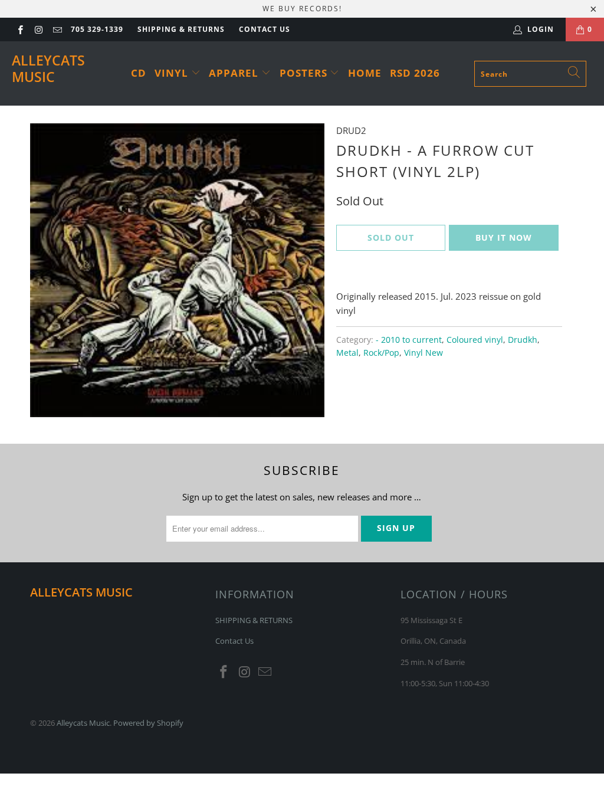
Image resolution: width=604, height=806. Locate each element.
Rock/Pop (381, 353)
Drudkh (522, 340)
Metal (347, 353)
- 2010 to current (409, 340)
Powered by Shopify (148, 722)
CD (138, 73)
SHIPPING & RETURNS (181, 29)
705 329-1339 (97, 29)
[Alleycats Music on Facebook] (20, 29)
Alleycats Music (48, 68)
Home (365, 73)
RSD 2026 (415, 73)
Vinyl (173, 73)
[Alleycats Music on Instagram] (38, 29)
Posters (305, 73)
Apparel (235, 73)
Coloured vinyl (475, 340)
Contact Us (264, 29)
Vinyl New (423, 353)
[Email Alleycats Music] (57, 29)
